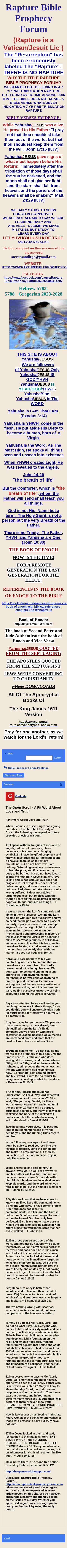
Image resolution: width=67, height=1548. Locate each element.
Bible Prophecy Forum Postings (28, 767)
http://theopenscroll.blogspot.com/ (28, 1471)
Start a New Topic (13, 775)
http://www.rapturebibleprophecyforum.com (34, 1484)
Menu (10, 753)
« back (7, 1538)
